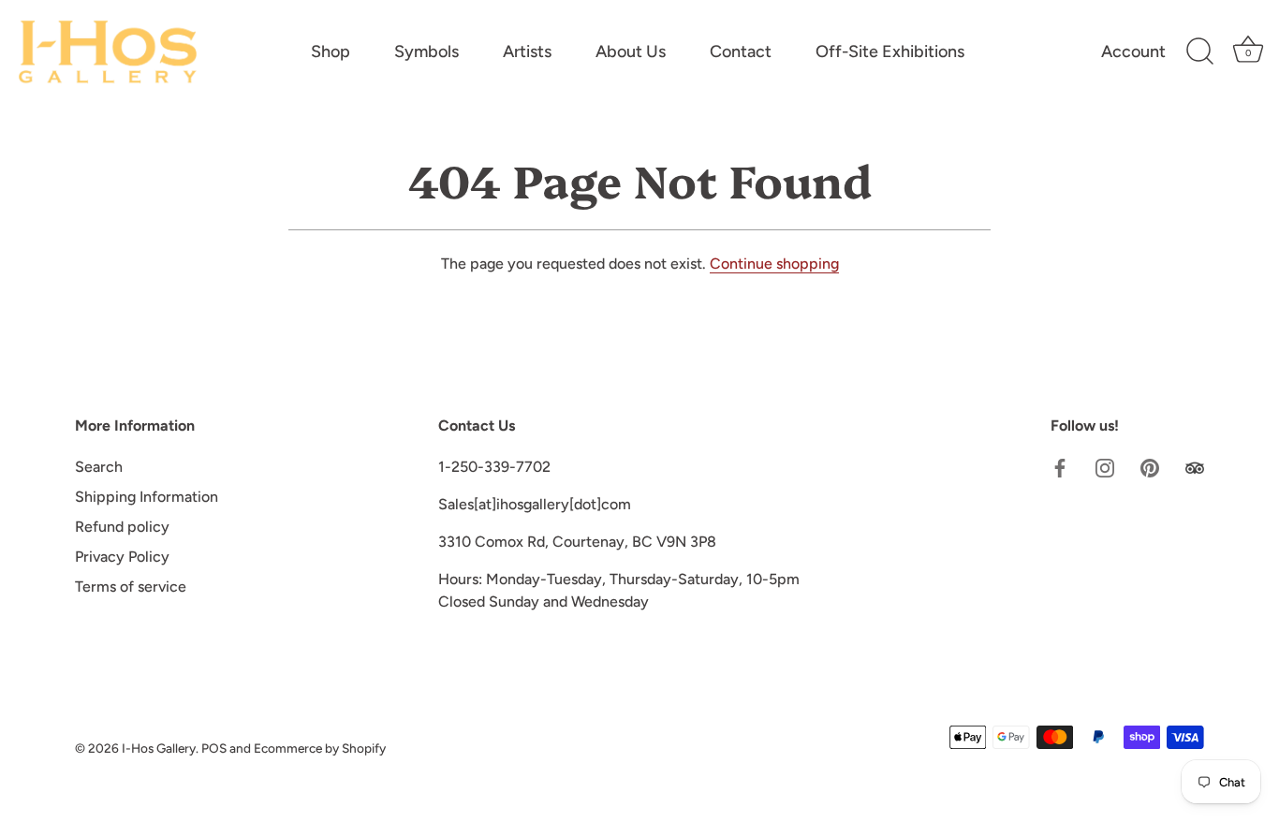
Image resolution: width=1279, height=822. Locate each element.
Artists (527, 51)
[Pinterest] (1149, 467)
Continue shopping (774, 263)
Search (99, 467)
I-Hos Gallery (159, 748)
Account (1133, 51)
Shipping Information (146, 497)
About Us (630, 51)
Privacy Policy (122, 556)
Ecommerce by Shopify (320, 748)
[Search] (1199, 51)
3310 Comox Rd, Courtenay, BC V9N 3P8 (577, 541)
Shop (330, 51)
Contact (741, 51)
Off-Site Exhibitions (890, 51)
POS (214, 748)
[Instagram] (1104, 467)
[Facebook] (1060, 467)
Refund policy (122, 527)
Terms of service (130, 586)
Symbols (426, 51)
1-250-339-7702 (494, 467)
